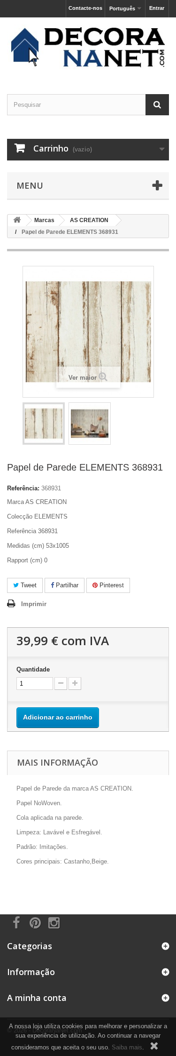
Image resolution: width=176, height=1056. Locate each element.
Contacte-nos (85, 8)
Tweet (28, 585)
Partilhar (66, 585)
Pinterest (111, 585)
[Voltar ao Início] (17, 220)
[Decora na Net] (88, 47)
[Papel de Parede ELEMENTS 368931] (43, 423)
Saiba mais (127, 1047)
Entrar (156, 8)
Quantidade (33, 669)
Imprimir (33, 604)
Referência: (23, 488)
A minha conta (37, 997)
